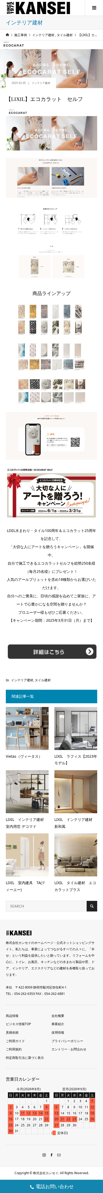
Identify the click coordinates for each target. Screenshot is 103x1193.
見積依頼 (12, 1032)
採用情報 (58, 1032)
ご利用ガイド (15, 1041)
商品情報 (12, 1015)
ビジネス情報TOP (18, 1024)
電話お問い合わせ (55, 1186)
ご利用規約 (14, 1049)
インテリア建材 (41, 83)
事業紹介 (58, 1024)
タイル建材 (43, 680)
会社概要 (58, 1015)
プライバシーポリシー (67, 1041)
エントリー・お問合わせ (69, 1049)
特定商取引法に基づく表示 (25, 1057)
